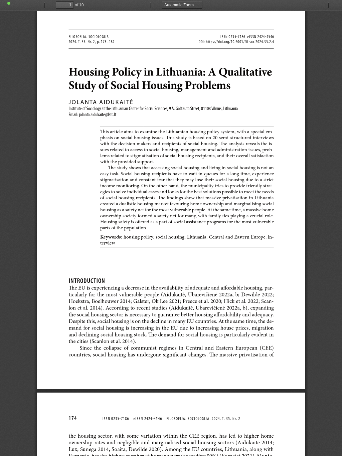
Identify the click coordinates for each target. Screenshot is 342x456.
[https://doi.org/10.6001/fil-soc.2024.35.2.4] (240, 41)
